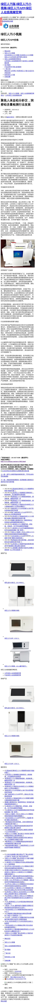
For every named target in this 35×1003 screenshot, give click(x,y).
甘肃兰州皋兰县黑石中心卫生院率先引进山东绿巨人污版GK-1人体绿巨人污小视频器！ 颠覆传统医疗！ (19, 872)
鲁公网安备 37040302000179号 (16, 979)
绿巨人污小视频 (9, 53)
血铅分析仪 (10, 117)
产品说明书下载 (9, 67)
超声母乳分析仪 (22, 57)
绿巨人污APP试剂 (10, 57)
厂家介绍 (7, 69)
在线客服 (4, 21)
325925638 (18, 971)
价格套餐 (7, 76)
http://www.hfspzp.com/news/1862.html (13, 461)
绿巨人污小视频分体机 (11, 610)
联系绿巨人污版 (22, 71)
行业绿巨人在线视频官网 (12, 675)
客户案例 (7, 65)
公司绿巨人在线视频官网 (12, 61)
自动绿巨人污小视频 (26, 55)
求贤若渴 (7, 73)
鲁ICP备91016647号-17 (17, 977)
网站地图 (10, 21)
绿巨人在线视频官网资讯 (12, 59)
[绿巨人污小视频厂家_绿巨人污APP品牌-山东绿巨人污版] (12, 29)
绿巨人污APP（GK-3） (12, 638)
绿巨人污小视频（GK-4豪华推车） (15, 666)
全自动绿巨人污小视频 (11, 55)
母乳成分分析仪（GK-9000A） (14, 582)
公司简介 (14, 71)
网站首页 (7, 51)
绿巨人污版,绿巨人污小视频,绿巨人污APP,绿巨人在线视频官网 (16, 8)
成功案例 (18, 67)
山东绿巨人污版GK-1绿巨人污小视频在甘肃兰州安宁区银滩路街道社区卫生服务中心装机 (18, 897)
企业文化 (31, 71)
